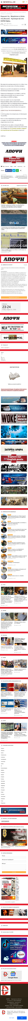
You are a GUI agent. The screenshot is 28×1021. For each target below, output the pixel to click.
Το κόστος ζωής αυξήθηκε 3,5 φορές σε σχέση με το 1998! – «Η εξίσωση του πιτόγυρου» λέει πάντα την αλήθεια (17, 557)
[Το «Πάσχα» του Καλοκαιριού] (4, 563)
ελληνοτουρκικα (4, 768)
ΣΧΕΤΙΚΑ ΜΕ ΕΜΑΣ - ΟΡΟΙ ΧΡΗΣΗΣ (14, 1007)
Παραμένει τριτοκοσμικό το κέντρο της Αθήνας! (20, 670)
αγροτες (2, 748)
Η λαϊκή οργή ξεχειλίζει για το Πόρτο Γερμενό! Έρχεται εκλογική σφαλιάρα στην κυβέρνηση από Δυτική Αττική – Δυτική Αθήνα (17, 517)
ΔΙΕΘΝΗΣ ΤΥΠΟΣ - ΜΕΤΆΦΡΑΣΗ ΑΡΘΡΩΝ (14, 1005)
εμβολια (2, 770)
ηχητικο (2, 774)
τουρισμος (3, 798)
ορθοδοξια (3, 783)
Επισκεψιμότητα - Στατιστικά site (14, 1002)
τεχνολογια (3, 796)
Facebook (9, 170)
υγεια (2, 800)
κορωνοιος (19, 166)
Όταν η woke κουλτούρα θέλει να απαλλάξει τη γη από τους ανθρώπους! (17, 523)
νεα (7, 12)
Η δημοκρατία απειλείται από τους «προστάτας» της (7, 647)
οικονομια (3, 781)
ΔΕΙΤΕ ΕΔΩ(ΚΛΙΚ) (5, 821)
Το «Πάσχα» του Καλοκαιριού (13, 562)
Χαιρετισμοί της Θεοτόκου (16, 999)
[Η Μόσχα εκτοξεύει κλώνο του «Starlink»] (4, 576)
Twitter (13, 170)
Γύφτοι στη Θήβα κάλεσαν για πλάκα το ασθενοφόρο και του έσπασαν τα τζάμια (13, 250)
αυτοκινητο (3, 761)
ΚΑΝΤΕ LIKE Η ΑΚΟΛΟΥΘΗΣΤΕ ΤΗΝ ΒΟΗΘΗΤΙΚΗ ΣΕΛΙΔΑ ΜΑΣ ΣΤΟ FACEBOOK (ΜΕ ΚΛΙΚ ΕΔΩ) (14, 143)
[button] (26, 2)
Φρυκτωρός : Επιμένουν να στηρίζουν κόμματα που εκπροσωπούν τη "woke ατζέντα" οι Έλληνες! (20, 694)
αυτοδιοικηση (3, 759)
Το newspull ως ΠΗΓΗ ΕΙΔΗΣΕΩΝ (14, 1000)
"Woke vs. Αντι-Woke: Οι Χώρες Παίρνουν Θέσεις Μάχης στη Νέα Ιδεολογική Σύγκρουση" (7, 694)
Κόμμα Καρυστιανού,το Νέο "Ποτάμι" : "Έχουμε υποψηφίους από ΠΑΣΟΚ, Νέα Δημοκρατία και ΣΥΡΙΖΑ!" (20, 734)
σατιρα (2, 792)
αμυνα (2, 752)
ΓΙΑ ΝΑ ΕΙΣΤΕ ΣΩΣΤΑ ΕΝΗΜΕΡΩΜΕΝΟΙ (14, 145)
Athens (4, 304)
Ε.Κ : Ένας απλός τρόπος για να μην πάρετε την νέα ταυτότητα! (7, 710)
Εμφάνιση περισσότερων (22, 185)
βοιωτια (7, 166)
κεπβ (15, 166)
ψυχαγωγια (3, 803)
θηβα (11, 166)
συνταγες (2, 794)
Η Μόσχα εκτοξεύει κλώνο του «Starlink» (16, 575)
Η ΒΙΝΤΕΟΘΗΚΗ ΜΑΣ (14, 1003)
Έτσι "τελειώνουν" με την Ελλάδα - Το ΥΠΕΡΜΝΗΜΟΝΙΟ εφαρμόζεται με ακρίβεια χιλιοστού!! (19, 711)
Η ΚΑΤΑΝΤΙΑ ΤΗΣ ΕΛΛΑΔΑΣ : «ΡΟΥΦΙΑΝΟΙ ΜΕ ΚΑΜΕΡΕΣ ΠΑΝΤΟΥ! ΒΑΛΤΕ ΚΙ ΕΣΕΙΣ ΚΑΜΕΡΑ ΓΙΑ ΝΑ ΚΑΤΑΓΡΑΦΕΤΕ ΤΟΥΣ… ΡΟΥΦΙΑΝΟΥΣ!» (7, 735)
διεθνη (2, 763)
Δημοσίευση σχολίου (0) (14, 297)
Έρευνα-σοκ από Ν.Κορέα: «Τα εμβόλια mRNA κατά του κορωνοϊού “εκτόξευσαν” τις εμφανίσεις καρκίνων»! (14, 390)
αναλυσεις (3, 757)
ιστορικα (2, 776)
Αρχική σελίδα (3, 12)
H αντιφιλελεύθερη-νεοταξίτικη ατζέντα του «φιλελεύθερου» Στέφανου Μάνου (20, 648)
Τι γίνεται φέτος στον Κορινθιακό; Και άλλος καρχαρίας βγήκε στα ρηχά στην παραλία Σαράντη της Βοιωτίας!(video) (13, 228)
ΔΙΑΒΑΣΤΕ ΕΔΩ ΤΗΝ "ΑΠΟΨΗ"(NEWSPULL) (11, 110)
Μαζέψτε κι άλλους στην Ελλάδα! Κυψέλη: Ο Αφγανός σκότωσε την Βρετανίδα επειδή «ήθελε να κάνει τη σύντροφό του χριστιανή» (7, 671)
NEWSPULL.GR (9, 2)
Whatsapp (17, 170)
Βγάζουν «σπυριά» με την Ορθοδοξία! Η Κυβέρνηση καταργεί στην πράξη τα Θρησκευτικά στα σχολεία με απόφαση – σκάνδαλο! (16, 551)
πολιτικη (2, 787)
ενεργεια (2, 772)
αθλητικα (2, 750)
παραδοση (3, 785)
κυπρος (2, 779)
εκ (1, 765)
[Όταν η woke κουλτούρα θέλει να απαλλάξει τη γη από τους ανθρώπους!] (4, 523)
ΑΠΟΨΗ (8, 999)
